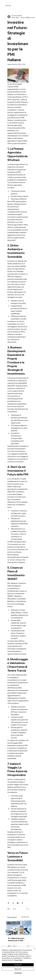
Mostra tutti (25, 917)
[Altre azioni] (27, 16)
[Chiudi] (33, 950)
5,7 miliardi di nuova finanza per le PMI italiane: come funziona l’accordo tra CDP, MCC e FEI (18, 939)
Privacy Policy (18, 960)
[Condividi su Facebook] (8, 903)
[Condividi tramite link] (22, 903)
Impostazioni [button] (18, 973)
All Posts (8, 6)
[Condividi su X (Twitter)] (13, 903)
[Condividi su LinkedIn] (18, 903)
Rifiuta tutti (18, 969)
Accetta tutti (17, 965)
